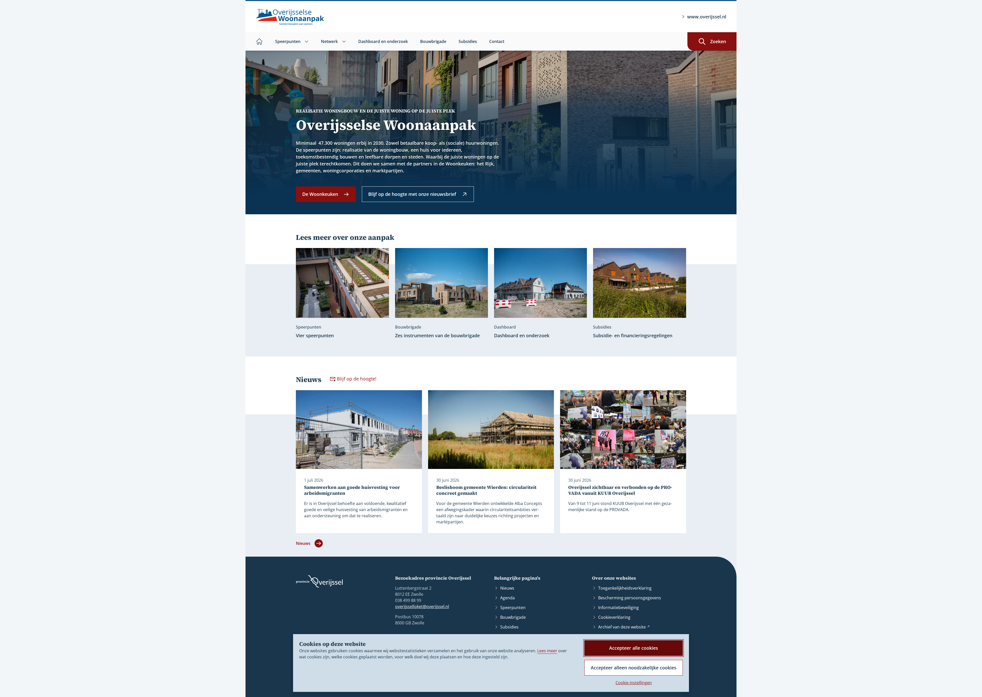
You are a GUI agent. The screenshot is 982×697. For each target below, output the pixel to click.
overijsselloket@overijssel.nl (422, 606)
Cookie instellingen (634, 682)
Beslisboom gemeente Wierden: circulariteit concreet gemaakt (486, 490)
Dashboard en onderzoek (521, 335)
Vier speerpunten (315, 335)
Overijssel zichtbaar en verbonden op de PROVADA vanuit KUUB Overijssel (620, 490)
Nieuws (303, 543)
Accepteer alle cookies (633, 648)
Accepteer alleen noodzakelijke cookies (633, 668)
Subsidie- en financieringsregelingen (632, 335)
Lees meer (547, 651)
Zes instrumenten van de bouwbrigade (437, 335)
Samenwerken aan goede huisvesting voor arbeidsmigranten (352, 490)
